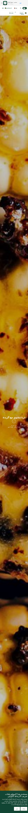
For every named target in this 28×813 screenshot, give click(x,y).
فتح (20, 3)
